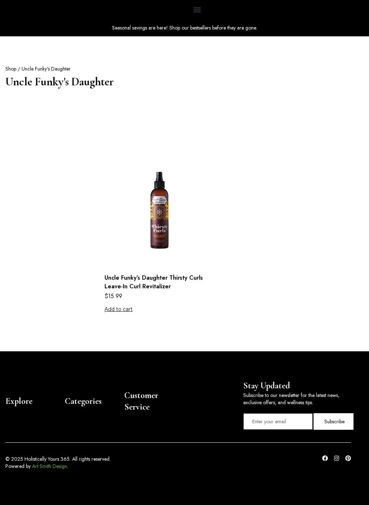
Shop (10, 68)
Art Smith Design (49, 466)
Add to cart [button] (119, 309)
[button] (197, 9)
